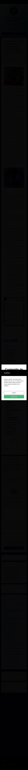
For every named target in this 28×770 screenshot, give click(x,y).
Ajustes (14, 392)
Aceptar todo (14, 396)
